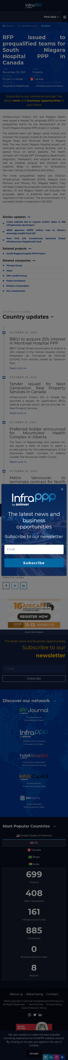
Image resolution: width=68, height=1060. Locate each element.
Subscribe (34, 563)
